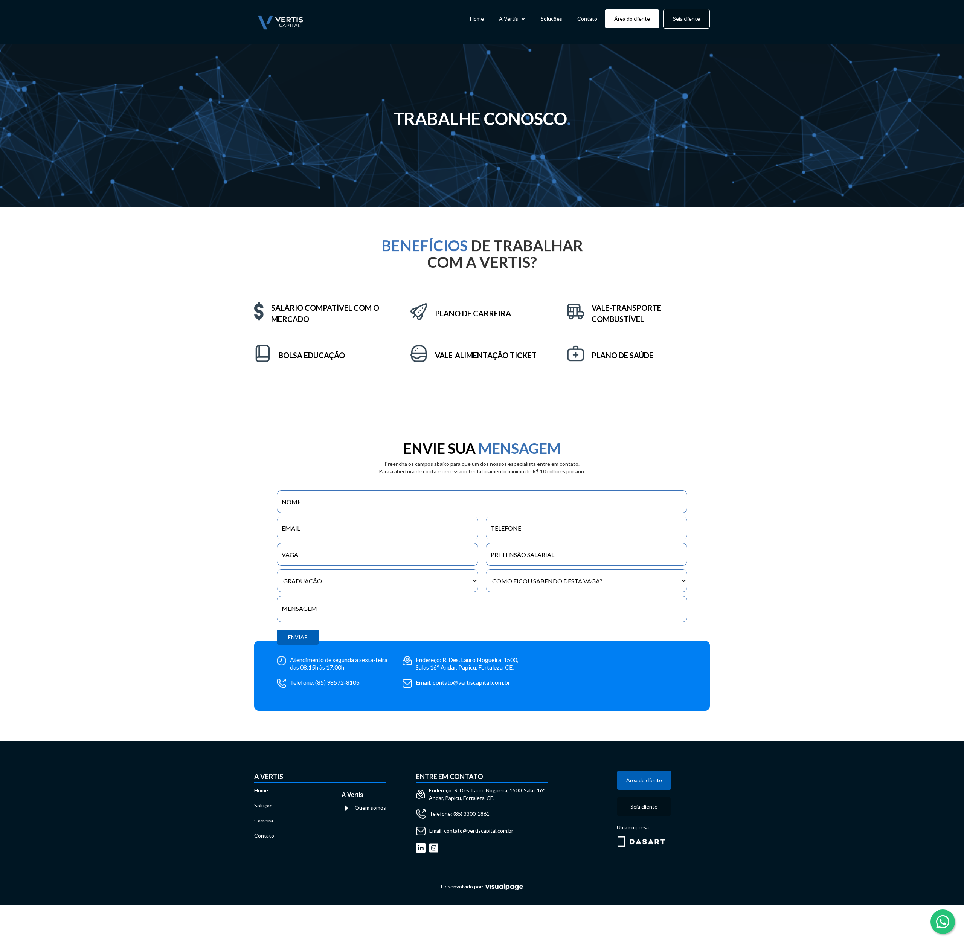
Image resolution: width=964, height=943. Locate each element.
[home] (280, 22)
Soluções (551, 18)
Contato (587, 18)
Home (477, 18)
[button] (512, 19)
